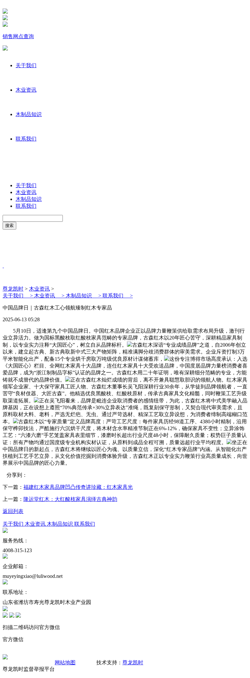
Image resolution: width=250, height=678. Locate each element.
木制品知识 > (84, 295)
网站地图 (65, 662)
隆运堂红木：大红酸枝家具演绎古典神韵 (70, 499)
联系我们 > (118, 295)
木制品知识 (29, 114)
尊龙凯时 (13, 289)
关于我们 (26, 65)
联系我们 (26, 139)
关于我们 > (18, 295)
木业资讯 (26, 90)
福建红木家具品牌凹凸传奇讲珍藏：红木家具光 (78, 487)
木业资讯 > (50, 295)
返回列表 (13, 511)
